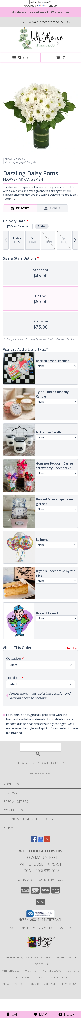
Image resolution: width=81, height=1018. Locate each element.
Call (15, 1014)
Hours (69, 1014)
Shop (23, 57)
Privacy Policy (13, 984)
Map (42, 1014)
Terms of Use (69, 984)
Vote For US (20, 928)
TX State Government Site (60, 970)
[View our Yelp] (47, 841)
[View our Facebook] (34, 841)
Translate (52, 5)
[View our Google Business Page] (40, 841)
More (8, 199)
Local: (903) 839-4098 (40, 870)
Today (42, 226)
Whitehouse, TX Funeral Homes (27, 957)
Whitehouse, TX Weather (20, 970)
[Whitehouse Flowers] (40, 48)
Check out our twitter (52, 928)
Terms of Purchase (41, 984)
